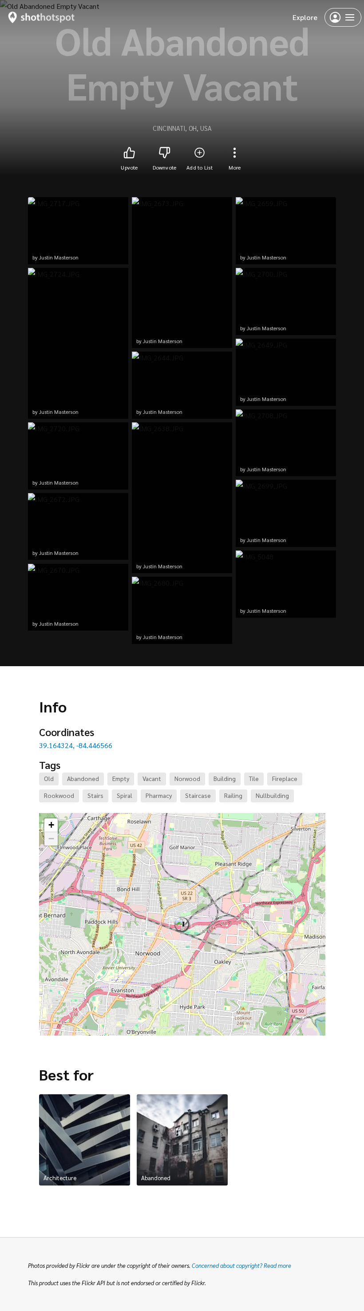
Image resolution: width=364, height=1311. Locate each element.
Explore (305, 17)
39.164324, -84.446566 (75, 745)
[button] (182, 924)
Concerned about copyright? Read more (241, 1265)
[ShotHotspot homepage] (41, 17)
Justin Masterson (59, 257)
